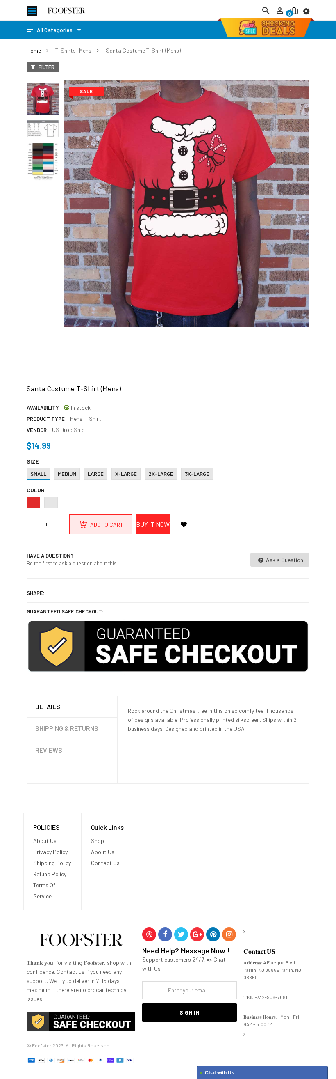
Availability (43, 407)
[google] (197, 934)
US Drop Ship (68, 429)
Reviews (48, 750)
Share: (36, 593)
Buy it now (153, 524)
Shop (97, 840)
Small (38, 474)
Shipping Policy (52, 862)
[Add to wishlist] (183, 524)
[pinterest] (213, 934)
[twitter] (181, 934)
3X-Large (197, 474)
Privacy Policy (50, 851)
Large (96, 474)
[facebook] (165, 934)
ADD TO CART (180, 1066)
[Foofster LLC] (81, 941)
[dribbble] (149, 934)
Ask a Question (284, 559)
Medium (67, 474)
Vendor (37, 430)
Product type (46, 419)
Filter (45, 67)
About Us (45, 840)
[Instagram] (229, 934)
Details (47, 706)
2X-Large (160, 474)
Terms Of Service (44, 891)
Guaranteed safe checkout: (65, 611)
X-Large (126, 474)
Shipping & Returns (66, 728)
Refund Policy (49, 873)
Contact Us (105, 862)
